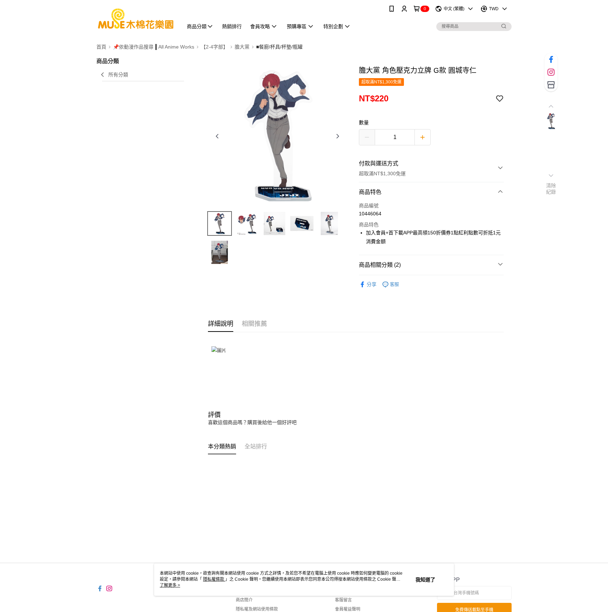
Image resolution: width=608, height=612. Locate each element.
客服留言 (343, 600)
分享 (371, 284)
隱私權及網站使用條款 (257, 609)
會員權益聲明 (347, 609)
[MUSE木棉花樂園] (135, 18)
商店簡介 (244, 600)
